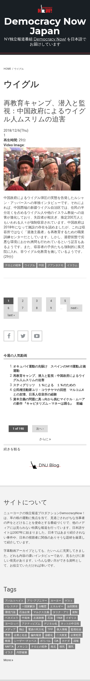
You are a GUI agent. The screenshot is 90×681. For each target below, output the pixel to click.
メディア (10, 629)
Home (7, 69)
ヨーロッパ (11, 623)
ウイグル (29, 265)
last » (11, 315)
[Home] (45, 9)
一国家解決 (28, 606)
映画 (7, 640)
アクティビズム (31, 623)
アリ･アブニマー (37, 600)
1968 (59, 617)
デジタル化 (50, 623)
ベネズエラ (11, 617)
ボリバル (45, 640)
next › (74, 308)
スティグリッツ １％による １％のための (44, 385)
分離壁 (43, 606)
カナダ (66, 640)
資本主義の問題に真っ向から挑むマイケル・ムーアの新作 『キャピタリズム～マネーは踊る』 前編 (49, 401)
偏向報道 (36, 635)
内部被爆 (22, 652)
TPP (50, 629)
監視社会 (76, 629)
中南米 (26, 617)
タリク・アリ (61, 612)
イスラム (72, 265)
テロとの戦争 (13, 265)
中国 (41, 265)
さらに (44, 439)
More (8, 660)
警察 (7, 635)
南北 (53, 646)
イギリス (71, 617)
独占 (21, 629)
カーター (56, 600)
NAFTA (9, 646)
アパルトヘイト (14, 600)
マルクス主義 (41, 612)
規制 (75, 612)
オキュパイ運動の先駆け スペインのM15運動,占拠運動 (49, 368)
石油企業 (24, 612)
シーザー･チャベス (25, 640)
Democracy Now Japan (45, 26)
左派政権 (38, 617)
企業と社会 (20, 635)
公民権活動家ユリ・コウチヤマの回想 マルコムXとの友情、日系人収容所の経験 (48, 392)
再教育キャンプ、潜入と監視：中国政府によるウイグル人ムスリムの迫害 (49, 378)
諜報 (76, 640)
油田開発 (72, 606)
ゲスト (69, 600)
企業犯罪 (76, 635)
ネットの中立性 (70, 623)
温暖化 (49, 635)
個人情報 (62, 629)
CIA (56, 640)
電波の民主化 (36, 629)
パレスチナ (11, 606)
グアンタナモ (55, 265)
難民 (71, 646)
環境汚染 (10, 612)
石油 (50, 617)
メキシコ (22, 646)
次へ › (40, 428)
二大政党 (61, 635)
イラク (9, 652)
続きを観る (12, 449)
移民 (62, 646)
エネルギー (56, 606)
